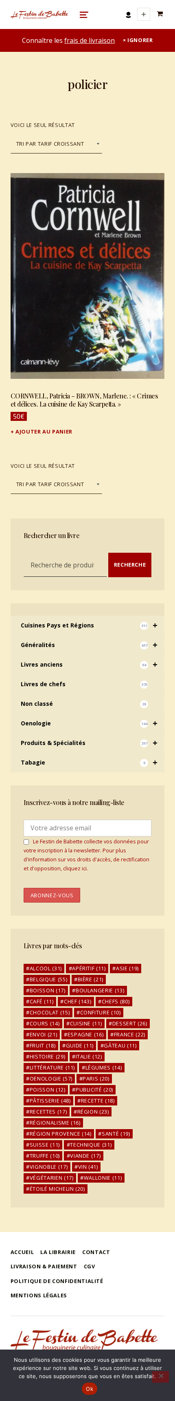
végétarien (52, 1177)
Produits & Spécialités (89, 742)
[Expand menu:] (143, 14)
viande (85, 1155)
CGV (89, 1266)
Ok (89, 1388)
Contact (96, 1252)
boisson (48, 990)
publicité (94, 1089)
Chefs (115, 1001)
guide (80, 1045)
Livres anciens (89, 664)
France (129, 1034)
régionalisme (55, 1122)
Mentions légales (39, 1295)
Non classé (83, 703)
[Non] (160, 1377)
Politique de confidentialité (57, 1281)
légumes (103, 1067)
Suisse (45, 1144)
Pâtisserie (50, 1100)
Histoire (47, 1056)
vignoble (49, 1166)
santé (116, 1133)
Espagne (86, 1034)
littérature (52, 1067)
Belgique (48, 979)
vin (88, 1166)
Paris (96, 1078)
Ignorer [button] (140, 40)
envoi (43, 1034)
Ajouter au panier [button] (43, 431)
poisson (48, 1089)
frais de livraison (89, 40)
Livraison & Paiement (44, 1266)
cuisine (86, 1023)
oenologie (51, 1078)
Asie (127, 968)
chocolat (50, 1012)
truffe (45, 1155)
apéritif (88, 968)
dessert (129, 1023)
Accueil (22, 1252)
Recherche (130, 564)
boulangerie (100, 990)
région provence (61, 1133)
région (93, 1111)
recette (98, 1100)
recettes (48, 1111)
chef (77, 1001)
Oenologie (89, 723)
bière (90, 979)
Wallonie (103, 1177)
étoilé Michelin (57, 1188)
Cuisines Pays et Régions (89, 625)
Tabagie (89, 762)
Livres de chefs (84, 684)
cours (44, 1023)
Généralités (89, 644)
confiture (100, 1012)
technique (91, 1144)
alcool (46, 968)
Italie (89, 1056)
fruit (42, 1045)
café (42, 1001)
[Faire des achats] (161, 14)
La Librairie (58, 1252)
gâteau (120, 1045)
